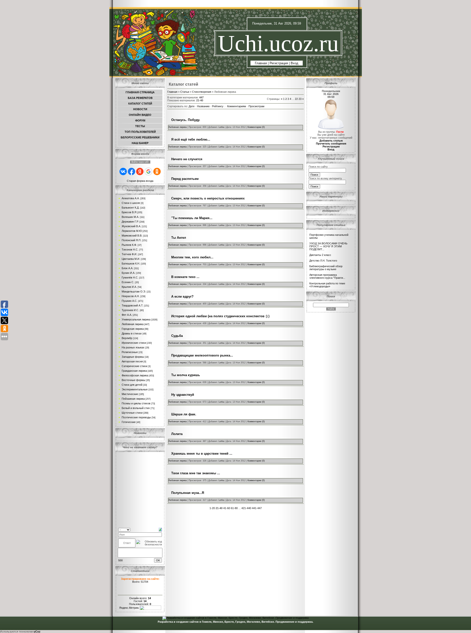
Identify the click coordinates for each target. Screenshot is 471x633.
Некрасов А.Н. (131, 296)
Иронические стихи (134, 342)
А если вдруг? (182, 296)
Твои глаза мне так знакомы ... (195, 473)
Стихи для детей (132, 384)
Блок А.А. (127, 268)
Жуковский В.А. (131, 226)
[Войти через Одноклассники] (157, 171)
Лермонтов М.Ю (132, 230)
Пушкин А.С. (129, 300)
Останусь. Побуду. (185, 120)
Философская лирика (135, 375)
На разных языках (133, 347)
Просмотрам (256, 106)
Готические (129, 422)
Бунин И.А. (128, 272)
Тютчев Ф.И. (129, 254)
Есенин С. (128, 282)
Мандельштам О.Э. (134, 291)
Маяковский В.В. (132, 235)
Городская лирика (133, 328)
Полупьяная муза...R (187, 493)
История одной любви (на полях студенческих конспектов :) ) (220, 316)
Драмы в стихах (132, 333)
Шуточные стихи (132, 412)
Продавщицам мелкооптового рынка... (202, 355)
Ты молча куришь (185, 375)
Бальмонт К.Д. (130, 207)
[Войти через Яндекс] (140, 171)
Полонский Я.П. (131, 240)
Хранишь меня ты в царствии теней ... (201, 453)
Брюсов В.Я (129, 212)
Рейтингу (217, 106)
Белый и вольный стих (136, 408)
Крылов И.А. (129, 286)
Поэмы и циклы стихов (136, 403)
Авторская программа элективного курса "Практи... (327, 276)
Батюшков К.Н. (131, 263)
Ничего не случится (186, 159)
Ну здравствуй (182, 394)
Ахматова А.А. (131, 198)
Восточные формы (133, 380)
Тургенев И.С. (130, 310)
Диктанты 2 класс (320, 254)
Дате (192, 106)
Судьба (177, 336)
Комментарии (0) (256, 127)
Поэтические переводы (136, 417)
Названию (203, 106)
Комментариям (236, 106)
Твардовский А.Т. (132, 305)
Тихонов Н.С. (130, 249)
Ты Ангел (178, 237)
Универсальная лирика (136, 319)
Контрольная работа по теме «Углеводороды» (327, 285)
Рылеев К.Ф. (129, 244)
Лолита (177, 434)
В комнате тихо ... (185, 277)
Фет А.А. (127, 314)
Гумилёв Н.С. (130, 277)
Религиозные (130, 352)
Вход (294, 63)
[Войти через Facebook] (131, 171)
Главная (261, 63)
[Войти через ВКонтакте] (123, 171)
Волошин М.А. (130, 216)
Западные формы (133, 356)
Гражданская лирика (134, 370)
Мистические (130, 394)
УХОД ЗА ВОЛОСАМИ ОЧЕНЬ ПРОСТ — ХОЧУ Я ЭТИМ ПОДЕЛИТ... (328, 246)
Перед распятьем (185, 179)
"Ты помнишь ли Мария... (191, 218)
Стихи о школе (131, 202)
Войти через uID (140, 162)
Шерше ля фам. (183, 414)
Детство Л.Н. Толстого (323, 260)
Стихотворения (201, 91)
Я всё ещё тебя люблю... (190, 139)
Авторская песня (132, 361)
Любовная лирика (133, 324)
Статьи (184, 91)
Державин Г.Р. (130, 221)
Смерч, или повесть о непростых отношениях (208, 198)
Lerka (221, 127)
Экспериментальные (135, 389)
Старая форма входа (140, 180)
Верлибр (127, 338)
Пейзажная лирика (133, 398)
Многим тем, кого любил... (192, 257)
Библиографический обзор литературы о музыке (325, 268)
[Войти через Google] (148, 171)
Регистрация (279, 63)
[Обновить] (160, 529)
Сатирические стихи (134, 366)
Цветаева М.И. (131, 258)
